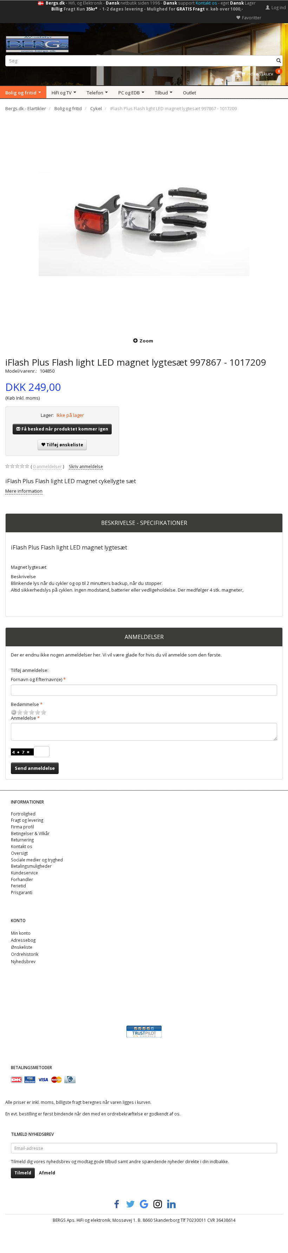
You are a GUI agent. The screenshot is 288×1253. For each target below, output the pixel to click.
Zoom (146, 341)
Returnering (22, 839)
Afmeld (47, 1173)
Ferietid (18, 885)
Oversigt (19, 853)
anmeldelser (47, 466)
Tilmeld (22, 1173)
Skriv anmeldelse (86, 466)
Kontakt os (206, 3)
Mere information (23, 491)
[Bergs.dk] (37, 43)
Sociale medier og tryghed (37, 859)
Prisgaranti (21, 892)
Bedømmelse (25, 704)
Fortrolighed (23, 814)
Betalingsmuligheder (31, 866)
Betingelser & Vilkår (30, 833)
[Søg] (278, 61)
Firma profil (22, 826)
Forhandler (22, 879)
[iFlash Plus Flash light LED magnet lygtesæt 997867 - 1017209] (144, 223)
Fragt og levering (27, 820)
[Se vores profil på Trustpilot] (144, 1031)
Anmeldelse (23, 718)
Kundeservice (24, 872)
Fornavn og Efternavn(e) (36, 679)
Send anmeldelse (35, 768)
